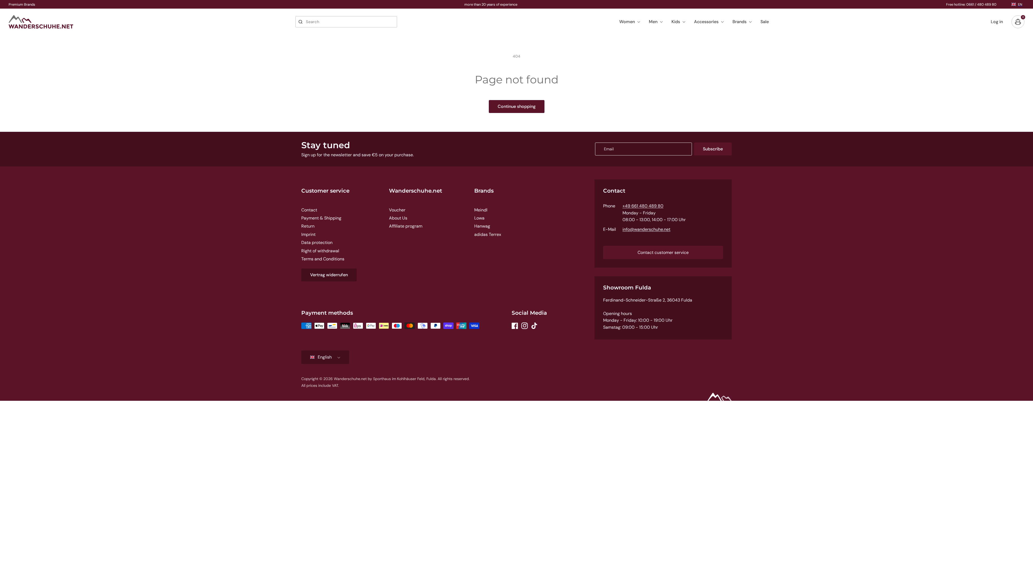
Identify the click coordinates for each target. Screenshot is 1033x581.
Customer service (325, 190)
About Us (398, 218)
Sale (764, 21)
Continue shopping (517, 106)
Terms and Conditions (322, 259)
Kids (675, 21)
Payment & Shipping (321, 218)
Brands (740, 21)
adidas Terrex (487, 234)
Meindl (480, 210)
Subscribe (713, 149)
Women (627, 21)
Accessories (706, 21)
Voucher (397, 210)
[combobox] (346, 21)
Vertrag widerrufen (329, 275)
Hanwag (482, 226)
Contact (309, 210)
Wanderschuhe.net (415, 190)
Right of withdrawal (320, 251)
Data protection (316, 242)
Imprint (308, 234)
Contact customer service (663, 252)
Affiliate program (405, 226)
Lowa (479, 218)
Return (307, 226)
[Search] (300, 22)
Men (653, 21)
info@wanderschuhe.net (646, 229)
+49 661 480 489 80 (642, 206)
